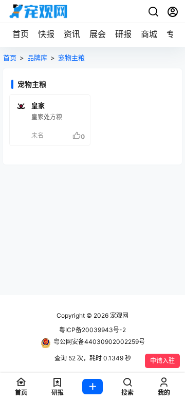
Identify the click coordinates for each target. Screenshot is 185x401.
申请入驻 (162, 360)
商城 (149, 34)
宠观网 (118, 315)
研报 (123, 34)
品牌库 (37, 57)
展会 (97, 34)
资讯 (72, 34)
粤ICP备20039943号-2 (92, 330)
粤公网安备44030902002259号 (99, 341)
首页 (20, 34)
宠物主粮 (71, 57)
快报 (46, 34)
